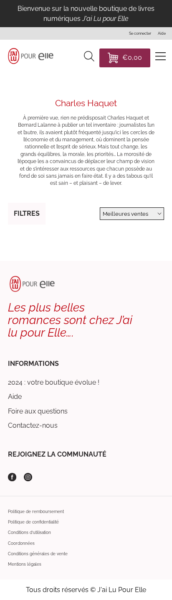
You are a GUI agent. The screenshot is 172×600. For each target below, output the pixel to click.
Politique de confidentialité (33, 522)
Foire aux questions (38, 411)
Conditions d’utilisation (29, 532)
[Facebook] (12, 477)
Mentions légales (24, 564)
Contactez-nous (33, 425)
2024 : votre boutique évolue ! (53, 382)
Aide (15, 397)
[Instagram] (28, 477)
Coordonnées (21, 543)
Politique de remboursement (36, 511)
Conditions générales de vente (38, 553)
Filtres (27, 213)
